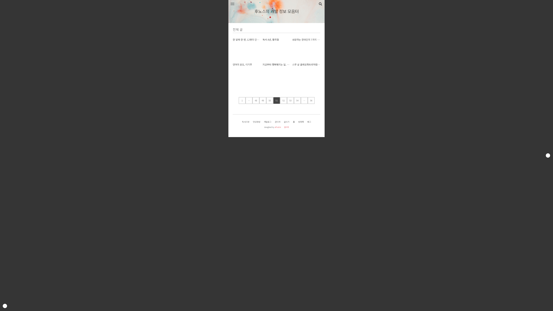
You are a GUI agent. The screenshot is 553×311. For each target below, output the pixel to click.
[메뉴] (232, 4)
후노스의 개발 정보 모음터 (276, 11)
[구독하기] (548, 155)
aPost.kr (278, 127)
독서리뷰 (245, 121)
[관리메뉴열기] (5, 306)
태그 (309, 121)
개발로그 (267, 121)
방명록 (301, 121)
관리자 (277, 121)
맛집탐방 (256, 121)
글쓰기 (286, 121)
